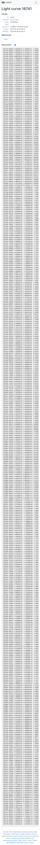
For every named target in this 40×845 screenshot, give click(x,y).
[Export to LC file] (15, 45)
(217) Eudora (14, 20)
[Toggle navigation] (36, 2)
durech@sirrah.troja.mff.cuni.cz (17, 842)
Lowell (5, 39)
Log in (32, 842)
